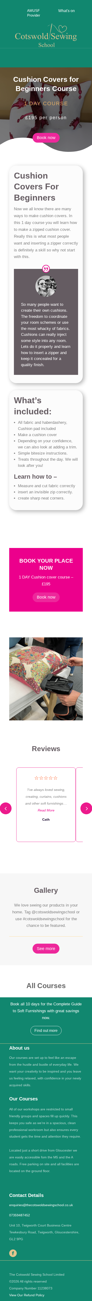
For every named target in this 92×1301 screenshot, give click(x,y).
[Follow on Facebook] (13, 1253)
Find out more (46, 1031)
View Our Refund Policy (26, 1295)
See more (46, 948)
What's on (66, 11)
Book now (46, 137)
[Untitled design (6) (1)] (46, 720)
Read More (46, 810)
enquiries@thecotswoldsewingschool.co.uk (41, 1205)
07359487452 (19, 1215)
